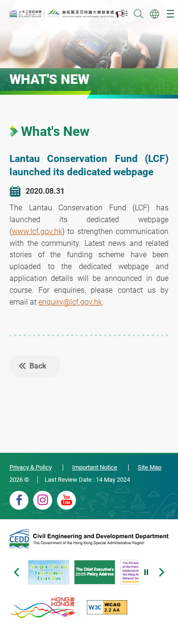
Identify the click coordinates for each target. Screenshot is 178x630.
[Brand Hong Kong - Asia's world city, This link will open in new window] (42, 607)
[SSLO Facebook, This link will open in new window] (18, 500)
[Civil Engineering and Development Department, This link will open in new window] (89, 539)
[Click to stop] (147, 572)
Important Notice (94, 467)
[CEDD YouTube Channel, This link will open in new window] (66, 500)
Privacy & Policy (30, 467)
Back (38, 365)
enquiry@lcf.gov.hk (70, 301)
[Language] (154, 14)
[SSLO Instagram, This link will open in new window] (42, 500)
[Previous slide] (16, 572)
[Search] (138, 14)
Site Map (149, 467)
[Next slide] (162, 572)
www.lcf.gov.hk (37, 231)
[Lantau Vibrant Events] (122, 14)
